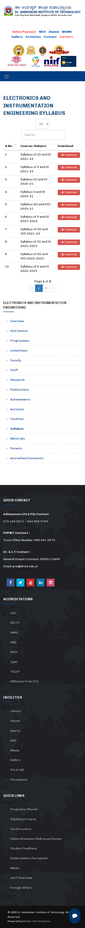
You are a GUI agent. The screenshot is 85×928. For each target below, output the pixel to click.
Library (15, 711)
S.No (8, 146)
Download (65, 146)
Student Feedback (23, 848)
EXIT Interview (21, 878)
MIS (42, 32)
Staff (14, 370)
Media (14, 750)
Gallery (17, 37)
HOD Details (19, 331)
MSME (67, 32)
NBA (13, 642)
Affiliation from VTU (24, 681)
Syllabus (17, 429)
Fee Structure (20, 829)
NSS (13, 740)
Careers (66, 37)
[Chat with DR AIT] (75, 916)
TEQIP (15, 671)
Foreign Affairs (21, 888)
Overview (17, 321)
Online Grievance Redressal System (36, 839)
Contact (50, 37)
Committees (18, 350)
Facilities (17, 419)
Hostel (15, 721)
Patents (16, 448)
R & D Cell (17, 770)
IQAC (14, 662)
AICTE (14, 622)
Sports (15, 731)
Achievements (20, 399)
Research (17, 380)
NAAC (14, 632)
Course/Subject (33, 146)
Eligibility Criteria (23, 819)
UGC (13, 613)
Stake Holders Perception (29, 858)
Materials (17, 438)
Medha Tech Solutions (36, 921)
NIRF (14, 652)
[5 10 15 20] (42, 124)
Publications (19, 390)
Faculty (15, 360)
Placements (18, 779)
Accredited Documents (27, 458)
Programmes (19, 341)
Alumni (54, 32)
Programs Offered (23, 809)
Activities (33, 37)
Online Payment (24, 32)
